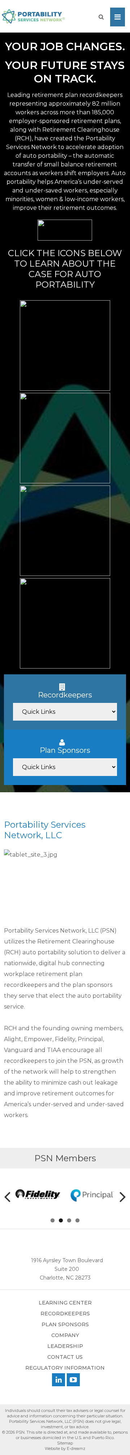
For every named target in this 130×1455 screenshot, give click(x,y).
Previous (11, 1198)
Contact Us (65, 1357)
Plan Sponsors (65, 1324)
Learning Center (65, 1302)
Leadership (65, 1346)
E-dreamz (76, 1448)
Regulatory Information (65, 1368)
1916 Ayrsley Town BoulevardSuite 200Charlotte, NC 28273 (67, 1269)
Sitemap (65, 1443)
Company (65, 1335)
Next (119, 1198)
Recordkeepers (65, 1313)
